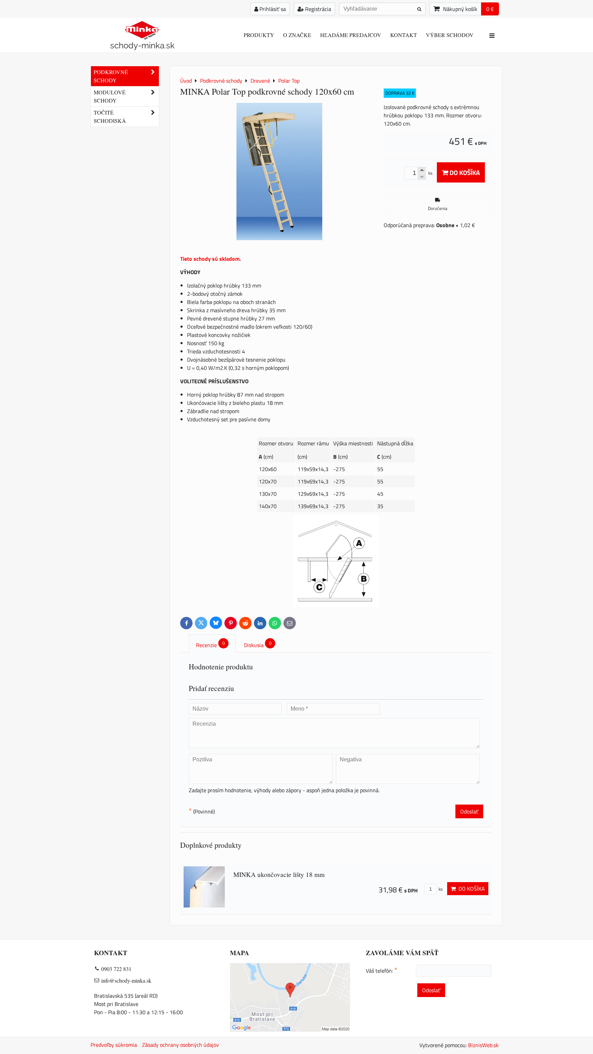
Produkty (259, 34)
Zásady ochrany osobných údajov (180, 1045)
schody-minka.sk (142, 45)
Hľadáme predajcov (350, 34)
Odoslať (469, 811)
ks (440, 889)
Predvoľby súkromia (114, 1045)
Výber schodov (450, 34)
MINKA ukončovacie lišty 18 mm (279, 874)
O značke (297, 34)
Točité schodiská (110, 116)
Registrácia (317, 9)
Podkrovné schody (111, 76)
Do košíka (464, 172)
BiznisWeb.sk (483, 1045)
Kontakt (403, 34)
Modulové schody (110, 96)
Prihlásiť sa (272, 9)
